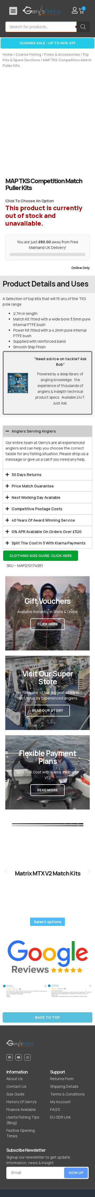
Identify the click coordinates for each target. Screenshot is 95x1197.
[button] (13, 11)
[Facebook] (9, 1057)
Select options (47, 921)
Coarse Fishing (28, 54)
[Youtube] (18, 1057)
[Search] (83, 26)
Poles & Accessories (62, 54)
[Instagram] (27, 1057)
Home (8, 54)
